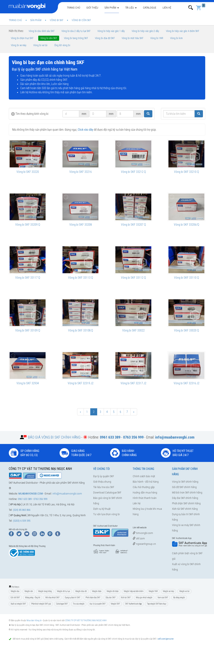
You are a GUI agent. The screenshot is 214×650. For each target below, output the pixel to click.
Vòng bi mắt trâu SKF (132, 38)
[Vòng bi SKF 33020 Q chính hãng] (186, 312)
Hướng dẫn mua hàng (145, 492)
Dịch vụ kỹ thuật (102, 508)
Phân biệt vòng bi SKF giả (41, 604)
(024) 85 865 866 (21, 509)
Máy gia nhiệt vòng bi (144, 597)
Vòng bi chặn (96, 591)
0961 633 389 (25, 499)
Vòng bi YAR (156, 38)
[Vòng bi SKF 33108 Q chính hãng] (80, 312)
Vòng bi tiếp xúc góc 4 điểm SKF (182, 31)
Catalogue (149, 7)
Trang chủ (73, 7)
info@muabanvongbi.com (67, 493)
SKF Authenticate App (133, 604)
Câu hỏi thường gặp (144, 487)
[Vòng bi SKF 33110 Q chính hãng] (186, 259)
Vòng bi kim (176, 38)
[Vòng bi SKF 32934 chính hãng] (27, 365)
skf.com (140, 538)
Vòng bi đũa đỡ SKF (105, 38)
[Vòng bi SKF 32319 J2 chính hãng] (80, 365)
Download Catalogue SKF (107, 492)
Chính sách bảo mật (144, 476)
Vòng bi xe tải (40, 45)
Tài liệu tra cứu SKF (103, 487)
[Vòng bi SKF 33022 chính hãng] (133, 312)
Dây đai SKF (111, 597)
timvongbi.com (144, 533)
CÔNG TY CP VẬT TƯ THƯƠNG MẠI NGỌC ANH (86, 620)
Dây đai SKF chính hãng (185, 498)
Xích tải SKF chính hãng (185, 508)
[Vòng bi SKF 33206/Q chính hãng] (186, 207)
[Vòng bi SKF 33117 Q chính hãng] (27, 259)
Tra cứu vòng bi (78, 604)
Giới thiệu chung (102, 481)
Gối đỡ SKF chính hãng (184, 487)
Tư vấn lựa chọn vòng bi (106, 514)
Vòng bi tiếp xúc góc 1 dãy (111, 31)
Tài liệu (130, 7)
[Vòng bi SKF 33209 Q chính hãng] (27, 207)
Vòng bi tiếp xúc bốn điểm (133, 591)
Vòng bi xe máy (18, 45)
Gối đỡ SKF (15, 597)
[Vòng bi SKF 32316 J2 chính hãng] (186, 365)
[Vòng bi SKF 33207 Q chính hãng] (133, 207)
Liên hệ (167, 7)
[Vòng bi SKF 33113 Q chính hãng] (80, 259)
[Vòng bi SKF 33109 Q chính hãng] (27, 312)
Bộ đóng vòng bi (179, 597)
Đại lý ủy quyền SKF (103, 476)
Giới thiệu (92, 7)
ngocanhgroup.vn (145, 543)
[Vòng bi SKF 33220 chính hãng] (27, 154)
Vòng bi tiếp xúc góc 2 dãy (145, 31)
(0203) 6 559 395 (21, 520)
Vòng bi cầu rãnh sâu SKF (42, 31)
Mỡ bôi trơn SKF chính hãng (187, 492)
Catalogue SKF (62, 604)
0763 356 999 (40, 499)
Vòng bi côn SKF (48, 38)
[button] (190, 7)
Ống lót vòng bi (62, 45)
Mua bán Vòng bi (34, 620)
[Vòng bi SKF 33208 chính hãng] (80, 207)
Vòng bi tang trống (45, 591)
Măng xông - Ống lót (32, 597)
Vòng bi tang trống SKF (76, 38)
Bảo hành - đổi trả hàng (146, 481)
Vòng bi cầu (15, 591)
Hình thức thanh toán (145, 498)
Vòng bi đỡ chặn (112, 591)
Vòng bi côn (28, 591)
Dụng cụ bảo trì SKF (72, 597)
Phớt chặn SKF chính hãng (186, 503)
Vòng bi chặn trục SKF (22, 38)
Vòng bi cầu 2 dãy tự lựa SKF (75, 31)
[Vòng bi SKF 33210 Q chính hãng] (186, 154)
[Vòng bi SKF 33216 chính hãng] (80, 154)
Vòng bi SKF (115, 604)
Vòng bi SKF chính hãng (185, 481)
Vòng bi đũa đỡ (81, 591)
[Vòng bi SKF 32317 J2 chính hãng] (133, 365)
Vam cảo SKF (163, 597)
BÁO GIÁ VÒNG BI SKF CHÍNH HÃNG (54, 437)
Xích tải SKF (126, 597)
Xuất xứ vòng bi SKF (18, 604)
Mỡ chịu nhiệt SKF (52, 597)
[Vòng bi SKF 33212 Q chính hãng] (133, 154)
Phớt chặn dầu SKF (92, 597)
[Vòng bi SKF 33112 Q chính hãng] (133, 259)
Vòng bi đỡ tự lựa (63, 591)
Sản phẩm (110, 7)
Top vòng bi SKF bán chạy (156, 604)
